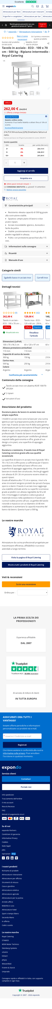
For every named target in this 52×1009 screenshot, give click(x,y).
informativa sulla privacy (14, 753)
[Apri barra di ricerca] (32, 6)
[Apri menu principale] (3, 6)
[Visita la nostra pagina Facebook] (7, 858)
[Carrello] (47, 6)
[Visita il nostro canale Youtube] (3, 858)
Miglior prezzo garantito (16, 190)
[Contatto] (37, 6)
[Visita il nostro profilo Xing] (16, 858)
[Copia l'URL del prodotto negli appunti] (48, 43)
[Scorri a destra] (50, 25)
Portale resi (26, 787)
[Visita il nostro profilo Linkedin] (12, 858)
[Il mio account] (42, 6)
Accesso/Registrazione (14, 128)
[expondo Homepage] (5, 31)
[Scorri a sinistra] (2, 25)
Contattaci (26, 779)
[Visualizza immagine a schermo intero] (49, 88)
